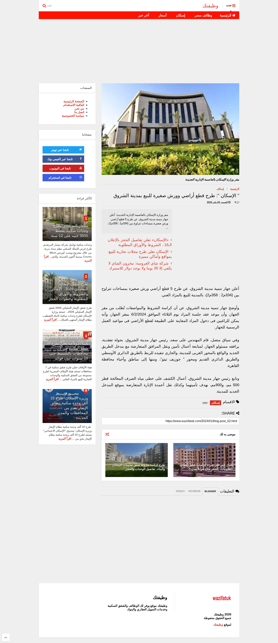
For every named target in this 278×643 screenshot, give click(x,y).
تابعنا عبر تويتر (60, 149)
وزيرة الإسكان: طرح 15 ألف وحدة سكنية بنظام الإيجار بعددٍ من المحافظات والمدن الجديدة (69, 408)
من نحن (79, 108)
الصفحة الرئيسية (74, 101)
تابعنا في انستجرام (60, 177)
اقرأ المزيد (50, 319)
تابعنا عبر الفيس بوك (60, 159)
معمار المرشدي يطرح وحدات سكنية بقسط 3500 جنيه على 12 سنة (69, 231)
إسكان (180, 15)
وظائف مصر (203, 15)
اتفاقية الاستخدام (73, 105)
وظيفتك (210, 5)
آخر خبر (143, 15)
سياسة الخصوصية (73, 115)
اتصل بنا (79, 112)
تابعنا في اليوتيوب (60, 168)
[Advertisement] (139, 51)
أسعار (162, 15)
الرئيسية (226, 15)
